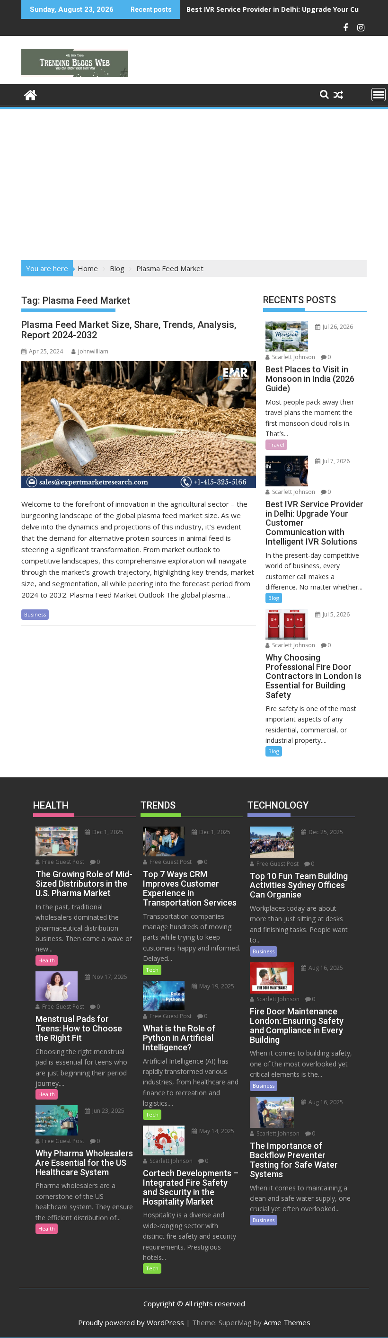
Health (46, 960)
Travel (276, 444)
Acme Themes (287, 1322)
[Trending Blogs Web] (30, 94)
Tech (152, 969)
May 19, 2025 (216, 986)
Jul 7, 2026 (335, 461)
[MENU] (378, 94)
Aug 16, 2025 (325, 968)
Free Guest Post (62, 862)
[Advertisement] (194, 181)
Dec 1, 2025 (107, 832)
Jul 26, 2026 (337, 327)
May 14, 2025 (216, 1131)
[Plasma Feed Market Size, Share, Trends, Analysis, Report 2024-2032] (138, 424)
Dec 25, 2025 (325, 832)
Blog (273, 597)
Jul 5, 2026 (335, 614)
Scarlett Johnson (293, 357)
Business (35, 614)
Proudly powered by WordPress (131, 1322)
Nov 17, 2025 (109, 977)
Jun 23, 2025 (107, 1111)
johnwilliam (93, 351)
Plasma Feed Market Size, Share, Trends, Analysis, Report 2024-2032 (128, 330)
